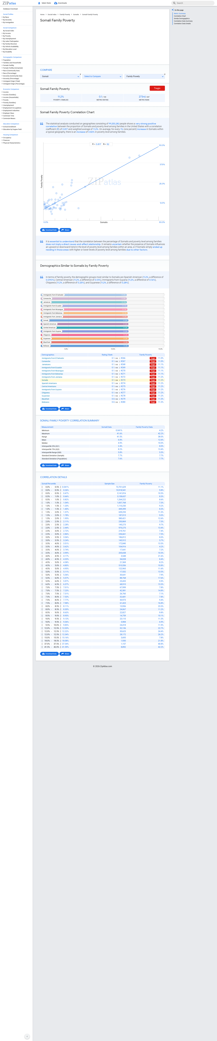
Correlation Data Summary (183, 21)
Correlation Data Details (182, 23)
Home (42, 14)
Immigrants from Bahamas (52, 374)
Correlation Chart (180, 16)
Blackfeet (45, 399)
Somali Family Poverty (90, 14)
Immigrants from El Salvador (53, 358)
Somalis (76, 14)
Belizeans (45, 402)
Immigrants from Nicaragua (53, 371)
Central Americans (49, 386)
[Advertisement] (71, 42)
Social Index (52, 14)
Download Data (51, 230)
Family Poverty (65, 14)
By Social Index (8, 31)
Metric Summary (180, 13)
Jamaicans (46, 364)
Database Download (10, 9)
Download (159, 140)
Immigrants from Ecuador (52, 368)
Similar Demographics (182, 18)
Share (67, 230)
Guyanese (46, 396)
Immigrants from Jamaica (52, 377)
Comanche (46, 361)
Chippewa (46, 393)
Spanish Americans (49, 383)
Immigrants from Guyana (52, 390)
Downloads (62, 3)
